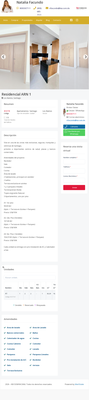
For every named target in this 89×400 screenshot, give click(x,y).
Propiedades (27, 20)
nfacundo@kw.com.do (59, 8)
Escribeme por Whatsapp (74, 132)
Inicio (5, 20)
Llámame (74, 126)
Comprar (14, 20)
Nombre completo (70, 157)
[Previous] (3, 56)
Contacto (57, 20)
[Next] (85, 56)
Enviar (74, 188)
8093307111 (25, 8)
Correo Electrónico (70, 176)
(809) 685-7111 (39, 11)
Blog (48, 20)
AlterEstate (79, 384)
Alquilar (39, 20)
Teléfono (67, 167)
